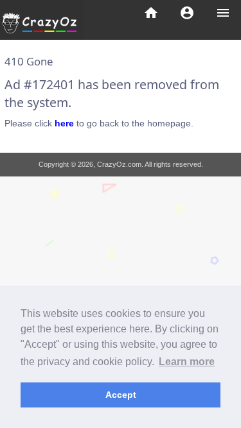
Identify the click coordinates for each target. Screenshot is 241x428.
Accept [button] (120, 394)
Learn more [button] (187, 361)
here (64, 123)
